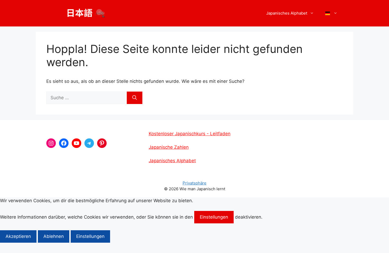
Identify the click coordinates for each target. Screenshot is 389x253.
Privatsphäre (194, 183)
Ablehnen (53, 236)
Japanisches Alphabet (172, 160)
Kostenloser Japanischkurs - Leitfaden (189, 133)
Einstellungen (214, 217)
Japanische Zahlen (169, 147)
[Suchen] (134, 98)
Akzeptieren (18, 236)
